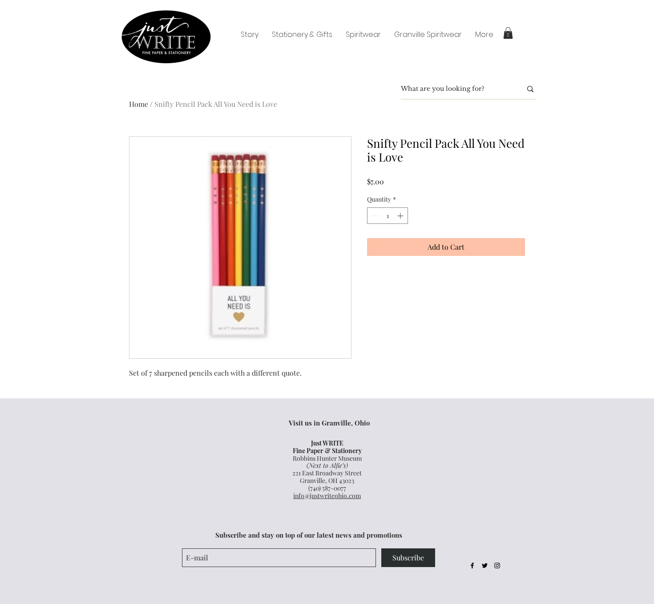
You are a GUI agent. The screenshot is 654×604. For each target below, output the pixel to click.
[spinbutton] (387, 215)
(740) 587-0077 (327, 488)
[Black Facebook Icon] (472, 565)
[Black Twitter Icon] (484, 565)
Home (138, 104)
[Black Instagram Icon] (497, 565)
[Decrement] (373, 215)
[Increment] (401, 215)
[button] (508, 33)
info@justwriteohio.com (327, 495)
